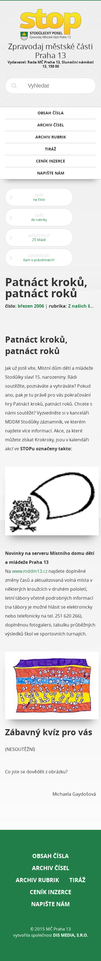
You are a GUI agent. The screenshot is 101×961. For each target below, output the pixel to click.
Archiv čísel (50, 868)
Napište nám (50, 904)
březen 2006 (31, 306)
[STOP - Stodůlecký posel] (50, 38)
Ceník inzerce (50, 892)
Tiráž (77, 880)
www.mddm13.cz (29, 571)
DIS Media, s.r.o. (70, 935)
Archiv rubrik (37, 880)
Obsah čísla (50, 856)
